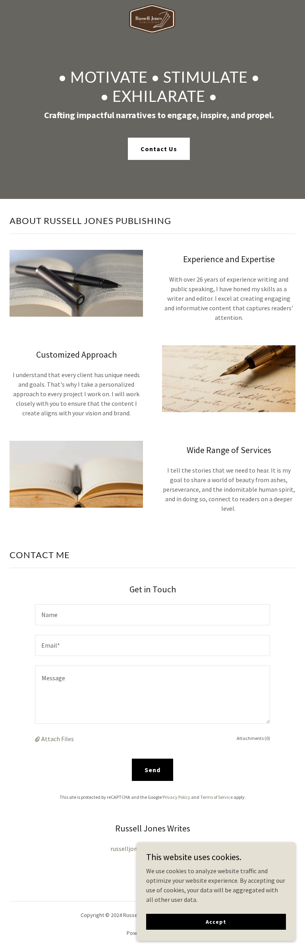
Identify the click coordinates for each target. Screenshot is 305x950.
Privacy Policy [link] (176, 797)
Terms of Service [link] (216, 797)
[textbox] (152, 614)
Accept (216, 921)
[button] (38, 739)
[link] (152, 6)
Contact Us (159, 149)
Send (152, 770)
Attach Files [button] (57, 739)
